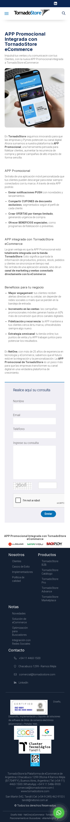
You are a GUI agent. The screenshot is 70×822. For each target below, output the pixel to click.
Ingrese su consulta (26, 443)
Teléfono (19, 429)
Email (16, 415)
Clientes (16, 561)
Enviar (48, 513)
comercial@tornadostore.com (37, 674)
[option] (16, 544)
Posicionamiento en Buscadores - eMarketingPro (33, 818)
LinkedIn (23, 682)
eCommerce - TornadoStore (45, 814)
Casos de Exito (21, 566)
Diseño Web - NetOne (21, 814)
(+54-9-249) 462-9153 (50, 796)
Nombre (18, 401)
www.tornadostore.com (35, 791)
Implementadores (22, 571)
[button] (63, 13)
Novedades (19, 613)
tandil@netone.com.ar (35, 800)
